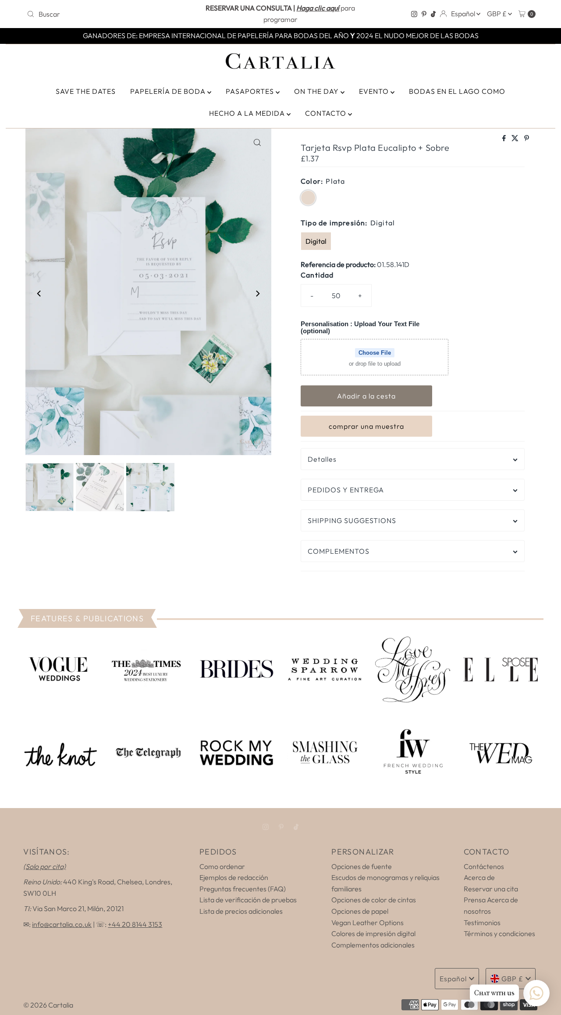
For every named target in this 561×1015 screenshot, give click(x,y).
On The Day (317, 91)
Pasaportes (251, 91)
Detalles (322, 459)
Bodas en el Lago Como (457, 91)
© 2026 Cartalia (48, 1005)
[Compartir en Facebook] (504, 138)
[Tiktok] (433, 14)
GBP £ (497, 13)
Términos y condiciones (499, 933)
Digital (316, 241)
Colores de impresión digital (373, 933)
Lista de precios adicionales (241, 911)
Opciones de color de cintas (373, 899)
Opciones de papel (359, 911)
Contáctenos (484, 866)
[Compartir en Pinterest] (526, 138)
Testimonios (482, 922)
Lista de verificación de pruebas (248, 899)
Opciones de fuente (361, 866)
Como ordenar (222, 866)
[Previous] (39, 293)
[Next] (257, 293)
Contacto (326, 113)
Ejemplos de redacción (233, 877)
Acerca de (479, 877)
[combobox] (106, 14)
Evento (375, 91)
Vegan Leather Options (367, 922)
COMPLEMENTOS (338, 551)
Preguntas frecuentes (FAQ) (242, 888)
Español (463, 13)
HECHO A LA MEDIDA (248, 113)
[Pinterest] (424, 14)
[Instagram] (414, 14)
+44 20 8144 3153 (135, 924)
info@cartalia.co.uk (62, 924)
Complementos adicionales (373, 944)
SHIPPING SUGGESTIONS (352, 520)
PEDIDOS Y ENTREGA (346, 489)
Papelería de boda (168, 91)
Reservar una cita (491, 888)
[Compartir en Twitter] (515, 138)
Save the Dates (86, 91)
